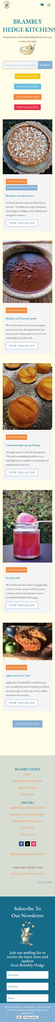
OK (19, 1017)
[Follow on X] (27, 843)
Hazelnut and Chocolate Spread (21, 318)
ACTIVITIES (27, 827)
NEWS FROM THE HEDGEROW (27, 808)
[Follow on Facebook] (21, 843)
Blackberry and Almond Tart (20, 195)
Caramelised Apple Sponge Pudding (23, 445)
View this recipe (22, 223)
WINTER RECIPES (27, 107)
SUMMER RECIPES (27, 86)
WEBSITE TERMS (34, 873)
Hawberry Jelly (13, 578)
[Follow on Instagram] (33, 843)
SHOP (27, 774)
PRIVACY (16, 873)
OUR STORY (28, 794)
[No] (51, 1012)
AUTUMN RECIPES (27, 97)
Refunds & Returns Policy (27, 854)
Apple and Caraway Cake (18, 675)
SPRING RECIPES (27, 76)
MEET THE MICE (27, 787)
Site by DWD (45, 882)
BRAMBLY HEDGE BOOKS (27, 781)
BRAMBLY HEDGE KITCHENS (21, 187)
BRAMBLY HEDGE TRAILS (27, 821)
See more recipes (27, 724)
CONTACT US (27, 834)
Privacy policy (30, 1017)
